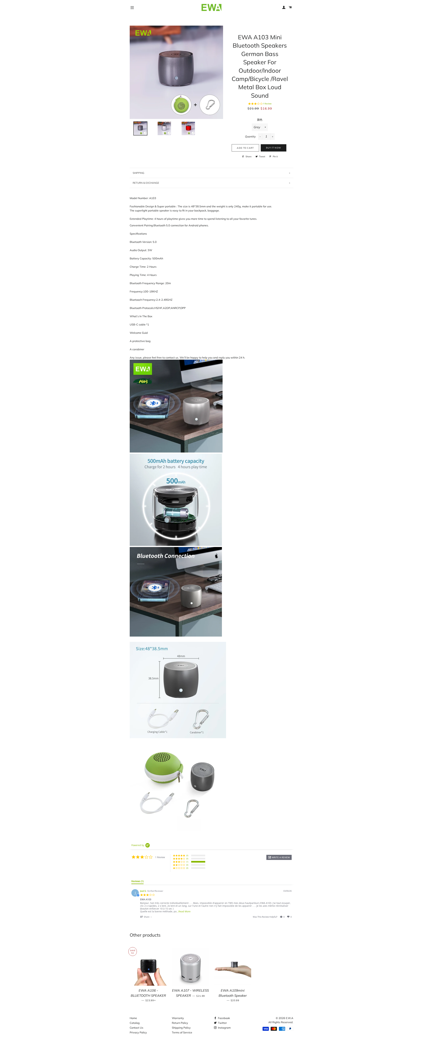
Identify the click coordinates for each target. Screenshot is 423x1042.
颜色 (259, 119)
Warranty (178, 1018)
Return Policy (180, 1022)
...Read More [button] (183, 911)
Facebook (223, 1018)
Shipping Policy (181, 1027)
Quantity (250, 136)
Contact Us (136, 1027)
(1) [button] (187, 861)
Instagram (224, 1027)
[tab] (137, 882)
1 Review (267, 103)
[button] (279, 857)
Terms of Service (182, 1032)
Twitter (222, 1022)
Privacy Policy (138, 1032)
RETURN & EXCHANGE (146, 182)
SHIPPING (138, 172)
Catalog (135, 1022)
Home (133, 1018)
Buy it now (273, 147)
